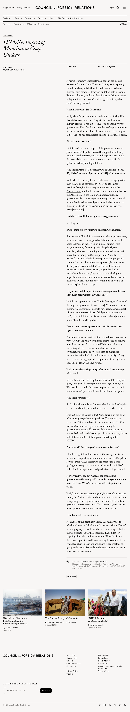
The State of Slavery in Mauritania (61, 618)
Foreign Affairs (23, 7)
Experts (41, 18)
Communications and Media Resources (110, 667)
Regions (6, 18)
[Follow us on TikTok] (120, 705)
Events (52, 18)
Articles (6, 24)
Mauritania (8, 35)
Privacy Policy (72, 671)
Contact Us (71, 666)
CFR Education (73, 663)
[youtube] (110, 705)
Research (29, 18)
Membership (103, 655)
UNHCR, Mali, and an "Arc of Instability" (98, 619)
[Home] (65, 7)
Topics (17, 18)
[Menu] (124, 7)
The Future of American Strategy (71, 18)
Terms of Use (103, 671)
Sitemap (70, 674)
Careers (70, 661)
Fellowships (103, 658)
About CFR (71, 655)
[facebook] (100, 705)
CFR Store (102, 663)
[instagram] (115, 705)
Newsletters (103, 661)
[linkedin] (105, 705)
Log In (111, 7)
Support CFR (8, 7)
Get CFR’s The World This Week (20, 684)
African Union (74, 191)
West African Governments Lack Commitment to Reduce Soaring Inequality (15, 621)
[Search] (117, 7)
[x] (125, 705)
